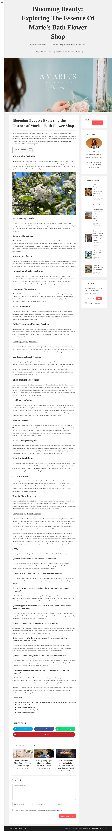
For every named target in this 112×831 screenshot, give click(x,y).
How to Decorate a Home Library (25, 712)
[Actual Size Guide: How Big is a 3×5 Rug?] (88, 269)
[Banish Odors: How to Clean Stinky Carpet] (88, 255)
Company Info (86, 828)
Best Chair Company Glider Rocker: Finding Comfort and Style (22, 763)
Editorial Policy (77, 828)
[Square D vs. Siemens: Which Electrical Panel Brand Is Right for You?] (88, 238)
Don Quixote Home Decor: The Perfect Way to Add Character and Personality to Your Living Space (45, 702)
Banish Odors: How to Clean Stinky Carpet (97, 252)
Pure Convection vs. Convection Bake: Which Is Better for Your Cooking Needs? (66, 764)
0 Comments (70, 45)
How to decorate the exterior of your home (28, 710)
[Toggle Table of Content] (29, 150)
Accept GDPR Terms (94, 303)
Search (87, 119)
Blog (61, 45)
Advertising (68, 828)
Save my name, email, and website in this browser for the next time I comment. (39, 810)
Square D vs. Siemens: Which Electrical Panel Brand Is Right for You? (98, 235)
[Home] (33, 51)
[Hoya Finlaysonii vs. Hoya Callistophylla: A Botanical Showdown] (88, 192)
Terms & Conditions (101, 828)
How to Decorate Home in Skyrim (25, 707)
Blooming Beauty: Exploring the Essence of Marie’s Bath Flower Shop (62, 51)
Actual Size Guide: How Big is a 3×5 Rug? (98, 267)
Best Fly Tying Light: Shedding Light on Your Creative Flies (44, 763)
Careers (93, 828)
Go (99, 298)
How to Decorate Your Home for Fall (26, 705)
